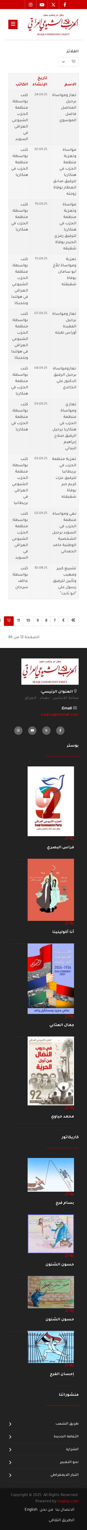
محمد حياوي (62, 1117)
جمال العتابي (61, 1025)
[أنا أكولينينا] (51, 890)
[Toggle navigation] (13, 24)
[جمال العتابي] (51, 979)
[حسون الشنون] (51, 1234)
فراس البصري (60, 848)
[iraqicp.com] (48, 24)
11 (18, 621)
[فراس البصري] (51, 801)
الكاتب (22, 85)
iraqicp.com (68, 1502)
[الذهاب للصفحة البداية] (73, 621)
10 (28, 621)
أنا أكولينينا (63, 932)
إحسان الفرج (62, 1374)
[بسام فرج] (51, 1175)
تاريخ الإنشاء (39, 81)
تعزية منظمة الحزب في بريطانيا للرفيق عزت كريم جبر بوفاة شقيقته (64, 478)
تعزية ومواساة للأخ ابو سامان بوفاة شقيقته (64, 272)
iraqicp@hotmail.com (60, 715)
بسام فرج (65, 1203)
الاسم (70, 85)
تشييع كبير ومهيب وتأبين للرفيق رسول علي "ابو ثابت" (64, 581)
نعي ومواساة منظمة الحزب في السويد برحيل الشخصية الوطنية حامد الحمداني (64, 533)
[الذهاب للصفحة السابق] (63, 621)
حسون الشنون (59, 1265)
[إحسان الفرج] (51, 1347)
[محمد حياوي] (51, 1071)
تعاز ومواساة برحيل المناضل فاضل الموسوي (64, 108)
